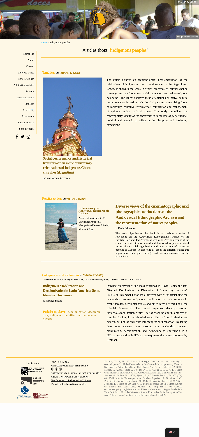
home (44, 42)
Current (30, 66)
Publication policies (23, 85)
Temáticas (49, 72)
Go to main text (135, 279)
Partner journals (25, 122)
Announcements (25, 97)
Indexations (28, 116)
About (31, 60)
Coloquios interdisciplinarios (61, 275)
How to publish (26, 79)
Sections (29, 91)
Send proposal (26, 128)
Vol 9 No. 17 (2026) (69, 72)
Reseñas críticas (52, 198)
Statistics (29, 104)
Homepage (28, 54)
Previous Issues (26, 72)
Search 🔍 (28, 110)
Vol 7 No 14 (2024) (76, 198)
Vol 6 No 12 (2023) (93, 275)
